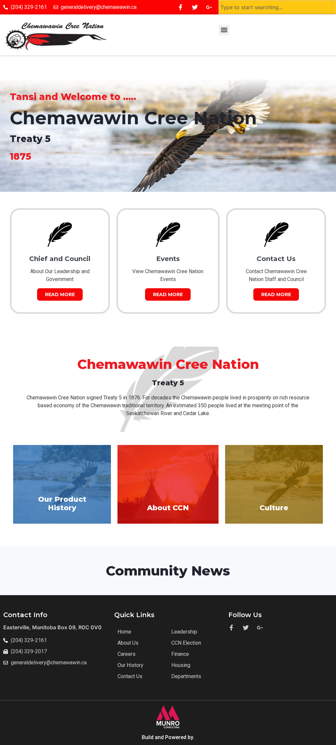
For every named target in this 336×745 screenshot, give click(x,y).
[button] (224, 30)
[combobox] (277, 7)
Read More (60, 294)
